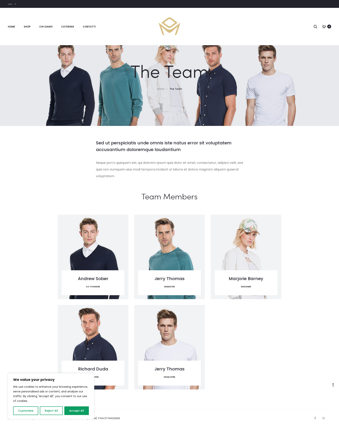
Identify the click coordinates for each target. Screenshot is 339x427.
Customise (25, 411)
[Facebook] (315, 418)
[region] (51, 396)
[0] (324, 26)
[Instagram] (323, 418)
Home (11, 26)
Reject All (51, 411)
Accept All (76, 411)
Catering (67, 26)
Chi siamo (46, 26)
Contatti (89, 26)
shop (27, 26)
